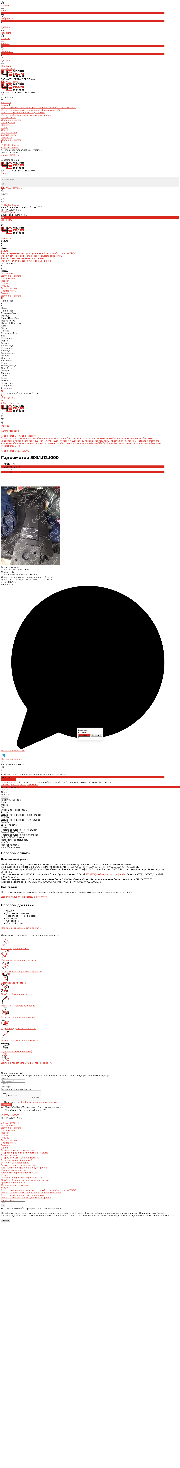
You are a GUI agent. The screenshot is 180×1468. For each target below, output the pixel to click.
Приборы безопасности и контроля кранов (126, 443)
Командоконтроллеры (97, 441)
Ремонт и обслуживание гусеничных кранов (26, 115)
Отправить (6, 1105)
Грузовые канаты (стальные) (16, 1051)
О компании (8, 68)
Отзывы (5, 130)
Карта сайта (7, 1200)
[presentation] (3, 797)
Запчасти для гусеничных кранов (19, 438)
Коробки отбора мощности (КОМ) (33, 441)
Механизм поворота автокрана (18, 1006)
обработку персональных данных (38, 1102)
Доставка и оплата (11, 120)
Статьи (4, 127)
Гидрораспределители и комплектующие (37, 443)
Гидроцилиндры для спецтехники (86, 438)
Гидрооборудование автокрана (18, 1028)
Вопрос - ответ (9, 132)
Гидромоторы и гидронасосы (68, 441)
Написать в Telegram (12, 759)
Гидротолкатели (119, 441)
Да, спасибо (84, 735)
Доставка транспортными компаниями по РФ (26, 1063)
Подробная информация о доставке (21, 928)
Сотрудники (8, 122)
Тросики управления (13, 1182)
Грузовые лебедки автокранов (18, 1017)
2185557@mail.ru (13, 82)
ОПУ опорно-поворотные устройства (21, 971)
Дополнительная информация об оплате (24, 897)
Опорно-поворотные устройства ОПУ (81, 443)
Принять (5, 1220)
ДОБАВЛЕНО (8, 779)
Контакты (6, 102)
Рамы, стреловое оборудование (19, 960)
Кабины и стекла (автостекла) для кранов (24, 1167)
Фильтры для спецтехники (128, 438)
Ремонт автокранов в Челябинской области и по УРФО (31, 110)
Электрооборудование (13, 983)
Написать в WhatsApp (13, 750)
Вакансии (6, 137)
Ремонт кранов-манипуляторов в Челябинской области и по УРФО (38, 107)
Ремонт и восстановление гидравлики (23, 112)
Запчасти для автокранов (52, 438)
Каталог (5, 173)
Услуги (5, 105)
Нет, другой (96, 735)
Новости (5, 125)
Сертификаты (8, 135)
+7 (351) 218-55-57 (10, 205)
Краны (109, 438)
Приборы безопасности (14, 994)
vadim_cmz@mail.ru (116, 874)
